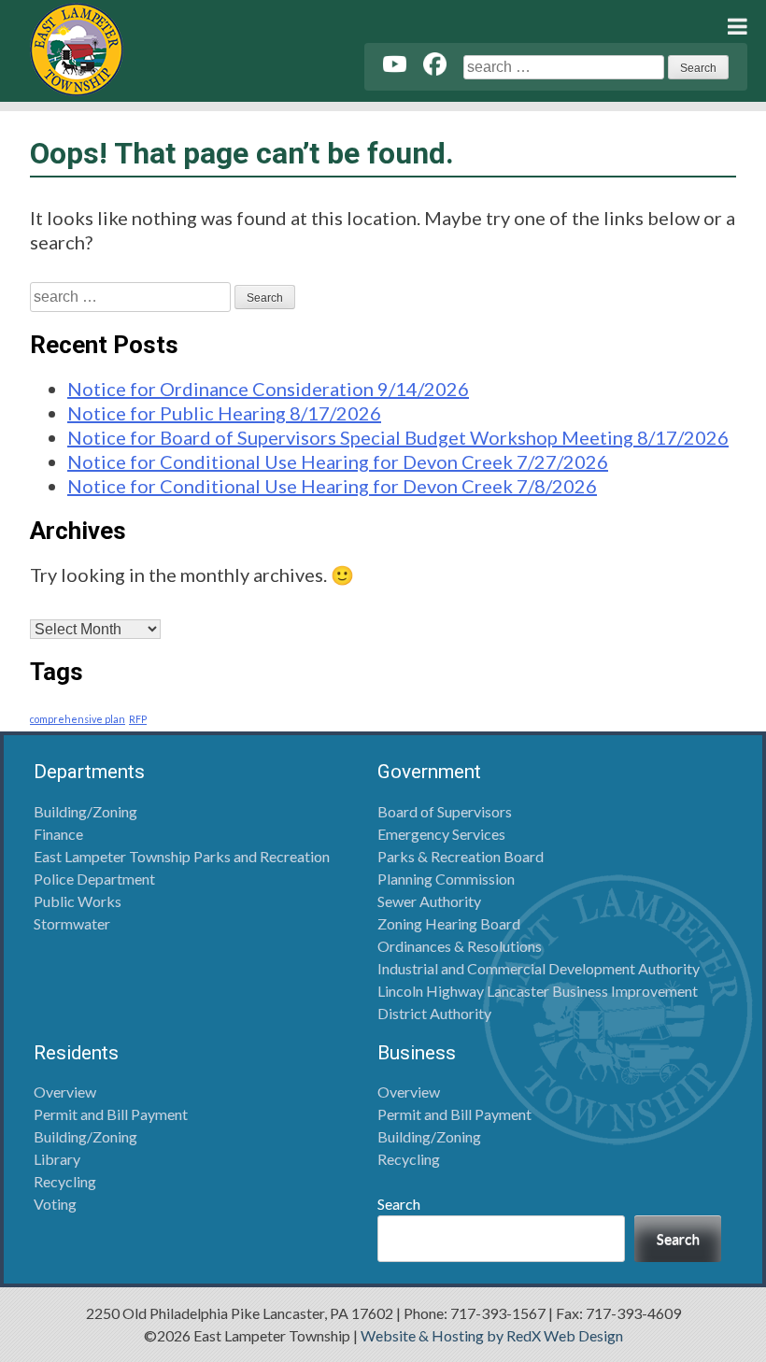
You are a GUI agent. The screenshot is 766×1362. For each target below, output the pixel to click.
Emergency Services (441, 834)
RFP (138, 719)
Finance (58, 834)
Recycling (65, 1181)
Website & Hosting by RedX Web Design (492, 1335)
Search (398, 1204)
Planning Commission (446, 878)
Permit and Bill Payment (111, 1114)
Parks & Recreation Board (460, 856)
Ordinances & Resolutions (459, 946)
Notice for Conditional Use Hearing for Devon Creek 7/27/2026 (337, 461)
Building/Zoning (85, 811)
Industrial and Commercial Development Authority (538, 968)
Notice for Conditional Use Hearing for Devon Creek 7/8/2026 (332, 486)
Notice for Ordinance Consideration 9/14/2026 (268, 388)
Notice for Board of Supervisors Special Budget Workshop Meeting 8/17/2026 (398, 437)
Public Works (77, 901)
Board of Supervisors (444, 811)
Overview (65, 1091)
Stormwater (72, 923)
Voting (55, 1204)
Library (57, 1159)
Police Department (94, 878)
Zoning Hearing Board (448, 923)
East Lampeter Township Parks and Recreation (182, 856)
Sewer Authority (429, 901)
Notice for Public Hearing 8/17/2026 (224, 413)
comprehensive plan (77, 719)
